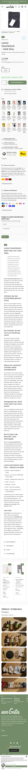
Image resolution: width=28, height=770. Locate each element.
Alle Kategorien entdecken (7, 615)
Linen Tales (4, 39)
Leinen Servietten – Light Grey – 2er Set (19, 581)
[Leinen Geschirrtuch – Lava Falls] (19, 125)
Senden (4, 236)
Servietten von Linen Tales (10, 504)
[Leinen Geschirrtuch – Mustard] (9, 125)
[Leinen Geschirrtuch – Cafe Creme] (14, 102)
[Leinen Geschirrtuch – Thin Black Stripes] (24, 125)
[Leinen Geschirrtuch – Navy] (14, 125)
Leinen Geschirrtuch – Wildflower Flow (6, 581)
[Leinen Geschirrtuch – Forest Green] (9, 113)
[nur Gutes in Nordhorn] (22, 6)
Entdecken (4, 31)
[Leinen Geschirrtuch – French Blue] (14, 113)
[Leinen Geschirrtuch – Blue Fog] (9, 102)
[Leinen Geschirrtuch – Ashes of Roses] (3, 102)
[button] (2, 6)
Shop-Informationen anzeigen (10, 93)
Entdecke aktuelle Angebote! (14, 1)
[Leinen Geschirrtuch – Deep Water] (24, 102)
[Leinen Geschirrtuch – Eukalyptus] (3, 113)
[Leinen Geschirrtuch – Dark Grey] (19, 102)
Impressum (4, 754)
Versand (8, 62)
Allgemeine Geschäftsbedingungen (19, 754)
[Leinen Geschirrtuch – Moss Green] (3, 125)
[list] (14, 700)
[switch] (3, 768)
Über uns (4, 158)
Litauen (14, 31)
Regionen (9, 31)
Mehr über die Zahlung (7, 210)
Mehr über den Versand (7, 183)
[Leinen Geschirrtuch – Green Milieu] (19, 113)
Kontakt (9, 754)
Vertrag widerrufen (14, 750)
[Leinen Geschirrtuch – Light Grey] (24, 113)
